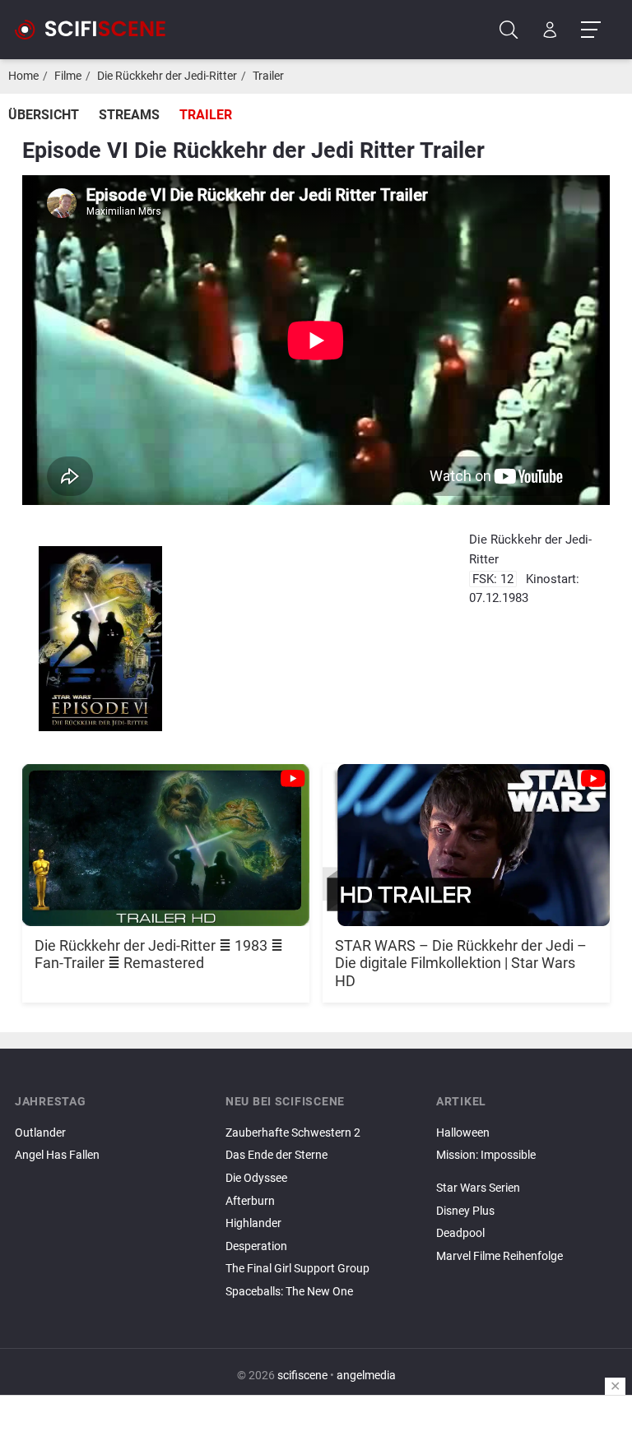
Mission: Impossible (486, 1155)
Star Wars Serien (478, 1188)
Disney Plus (465, 1211)
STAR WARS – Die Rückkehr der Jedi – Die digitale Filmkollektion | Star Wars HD (461, 963)
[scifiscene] (97, 29)
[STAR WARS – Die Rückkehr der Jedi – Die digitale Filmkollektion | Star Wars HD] (466, 836)
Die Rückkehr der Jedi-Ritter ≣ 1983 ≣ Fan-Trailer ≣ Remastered (159, 954)
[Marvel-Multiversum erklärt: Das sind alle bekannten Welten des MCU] (526, 1169)
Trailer (268, 76)
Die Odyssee (256, 1178)
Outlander (40, 1133)
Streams (129, 115)
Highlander (253, 1223)
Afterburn (250, 1201)
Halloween (463, 1133)
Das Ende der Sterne (276, 1155)
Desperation (256, 1246)
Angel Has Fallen (57, 1155)
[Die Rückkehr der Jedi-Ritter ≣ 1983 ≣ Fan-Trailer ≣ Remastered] (165, 836)
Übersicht (43, 115)
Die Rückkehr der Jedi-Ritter (167, 76)
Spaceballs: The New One (289, 1292)
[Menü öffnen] (590, 30)
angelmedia (366, 1376)
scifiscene (302, 1376)
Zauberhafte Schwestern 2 (292, 1133)
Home (23, 76)
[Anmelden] (550, 30)
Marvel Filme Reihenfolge (499, 1256)
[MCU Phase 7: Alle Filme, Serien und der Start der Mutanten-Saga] (526, 1174)
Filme (67, 76)
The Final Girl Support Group (297, 1269)
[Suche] (508, 30)
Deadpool (460, 1233)
